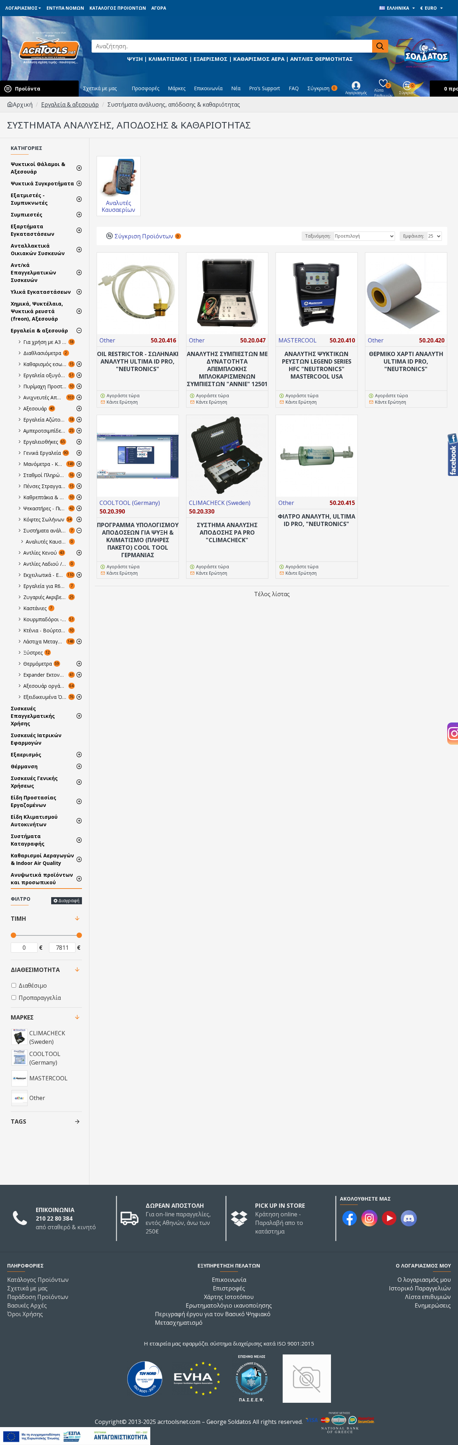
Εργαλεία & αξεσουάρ (70, 104)
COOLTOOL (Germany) (129, 503)
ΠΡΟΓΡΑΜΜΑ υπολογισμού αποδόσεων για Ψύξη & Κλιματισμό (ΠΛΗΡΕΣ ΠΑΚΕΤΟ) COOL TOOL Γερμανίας (138, 540)
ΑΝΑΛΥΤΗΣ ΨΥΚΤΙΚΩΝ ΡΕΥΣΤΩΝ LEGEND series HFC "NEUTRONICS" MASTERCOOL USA (316, 365)
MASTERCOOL (297, 340)
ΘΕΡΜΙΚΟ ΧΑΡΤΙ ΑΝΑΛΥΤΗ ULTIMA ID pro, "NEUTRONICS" (406, 361)
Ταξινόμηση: (318, 236)
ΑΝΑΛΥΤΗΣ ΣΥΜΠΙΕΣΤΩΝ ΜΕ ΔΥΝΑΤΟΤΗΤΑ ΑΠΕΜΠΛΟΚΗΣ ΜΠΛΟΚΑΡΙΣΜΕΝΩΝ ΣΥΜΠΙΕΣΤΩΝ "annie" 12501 (227, 369)
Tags (18, 1121)
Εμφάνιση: (413, 236)
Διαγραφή (68, 900)
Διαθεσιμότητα (35, 970)
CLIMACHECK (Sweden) (219, 503)
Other (107, 340)
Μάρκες (22, 1017)
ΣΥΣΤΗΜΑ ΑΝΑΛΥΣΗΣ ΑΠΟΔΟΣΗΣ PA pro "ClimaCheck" (227, 532)
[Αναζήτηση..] (380, 46)
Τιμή (18, 919)
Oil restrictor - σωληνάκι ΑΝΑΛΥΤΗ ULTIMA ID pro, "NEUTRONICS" (138, 361)
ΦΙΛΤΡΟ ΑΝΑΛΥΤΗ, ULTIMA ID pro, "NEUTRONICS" (316, 520)
